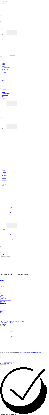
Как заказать (1, 311)
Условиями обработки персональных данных (9, 362)
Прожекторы (1, 295)
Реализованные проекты (3, 310)
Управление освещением (3, 303)
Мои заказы (1, 319)
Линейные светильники (3, 293)
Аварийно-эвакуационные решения (4, 296)
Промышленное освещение (3, 298)
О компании (1, 309)
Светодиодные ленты (2, 302)
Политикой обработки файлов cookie (23, 352)
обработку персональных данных (8, 363)
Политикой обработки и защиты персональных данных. (34, 352)
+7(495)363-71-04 (2, 28)
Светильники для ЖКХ (3, 297)
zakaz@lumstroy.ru (2, 280)
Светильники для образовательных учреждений (5, 300)
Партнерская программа (3, 320)
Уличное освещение (2, 301)
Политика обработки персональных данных (5, 322)
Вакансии (1, 312)
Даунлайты (1, 299)
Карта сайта (11, 322)
